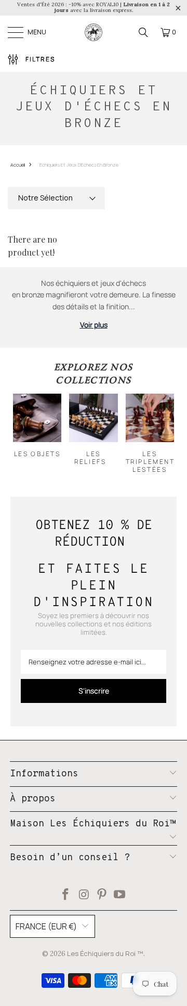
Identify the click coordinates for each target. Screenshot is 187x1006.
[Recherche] (143, 32)
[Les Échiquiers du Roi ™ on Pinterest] (102, 895)
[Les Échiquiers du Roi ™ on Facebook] (66, 895)
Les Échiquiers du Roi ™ (105, 953)
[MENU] (14, 32)
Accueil (17, 164)
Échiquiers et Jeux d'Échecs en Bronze (78, 164)
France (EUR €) (46, 926)
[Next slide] (160, 433)
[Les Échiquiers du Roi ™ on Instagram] (84, 895)
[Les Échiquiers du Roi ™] (93, 32)
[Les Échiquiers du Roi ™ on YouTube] (120, 895)
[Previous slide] (26, 433)
